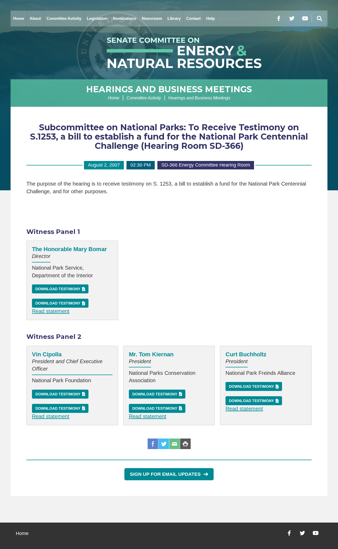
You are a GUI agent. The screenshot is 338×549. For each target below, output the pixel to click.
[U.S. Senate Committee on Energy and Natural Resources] (169, 52)
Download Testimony (57, 289)
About (35, 18)
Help (210, 18)
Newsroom (152, 18)
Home (18, 18)
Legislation (97, 18)
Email (174, 444)
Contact (193, 18)
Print (185, 444)
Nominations (124, 18)
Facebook (153, 444)
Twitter (163, 444)
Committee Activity (63, 18)
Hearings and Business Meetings (169, 89)
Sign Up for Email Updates (165, 474)
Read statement (50, 311)
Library (174, 18)
